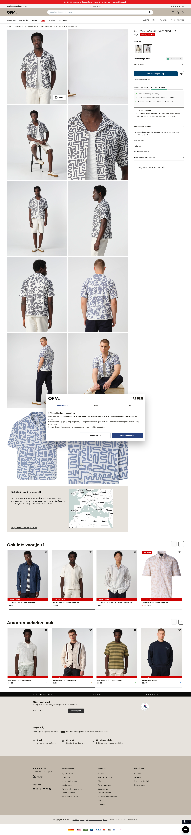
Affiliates (101, 804)
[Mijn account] (173, 12)
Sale (43, 20)
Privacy (82, 820)
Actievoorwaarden (70, 797)
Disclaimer (76, 820)
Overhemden (31, 26)
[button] (177, 12)
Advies (52, 20)
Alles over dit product (142, 127)
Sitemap (105, 820)
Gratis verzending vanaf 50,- (148, 94)
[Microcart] (182, 12)
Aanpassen (94, 435)
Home (9, 26)
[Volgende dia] (181, 544)
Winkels (163, 20)
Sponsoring (103, 789)
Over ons (101, 768)
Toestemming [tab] (62, 406)
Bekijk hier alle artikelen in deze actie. (161, 116)
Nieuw (34, 20)
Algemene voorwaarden (94, 820)
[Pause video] (97, 67)
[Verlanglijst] (177, 12)
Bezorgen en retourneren (144, 158)
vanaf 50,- (17, 6)
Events (146, 20)
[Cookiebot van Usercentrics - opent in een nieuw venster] (133, 398)
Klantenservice (177, 20)
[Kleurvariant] (138, 53)
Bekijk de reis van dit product (24, 528)
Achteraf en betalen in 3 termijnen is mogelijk (155, 101)
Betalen (137, 777)
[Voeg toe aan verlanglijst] (181, 73)
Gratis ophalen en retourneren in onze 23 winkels (156, 98)
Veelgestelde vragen (71, 781)
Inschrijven (76, 711)
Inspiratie (23, 20)
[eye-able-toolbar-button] (184, 822)
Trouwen (63, 20)
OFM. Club (66, 777)
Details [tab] (95, 406)
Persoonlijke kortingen (72, 789)
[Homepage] (12, 12)
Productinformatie (141, 152)
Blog (154, 20)
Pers (100, 800)
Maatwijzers (67, 785)
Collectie (11, 20)
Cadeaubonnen (68, 793)
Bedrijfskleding (104, 793)
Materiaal (137, 146)
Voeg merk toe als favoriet (149, 167)
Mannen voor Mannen (107, 797)
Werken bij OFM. (105, 777)
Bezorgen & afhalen (142, 781)
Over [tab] (129, 406)
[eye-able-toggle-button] (189, 822)
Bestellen (138, 773)
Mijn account (67, 773)
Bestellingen (139, 768)
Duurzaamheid (104, 785)
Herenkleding (19, 26)
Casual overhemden (45, 26)
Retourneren (139, 785)
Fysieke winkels (95, 6)
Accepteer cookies (127, 435)
